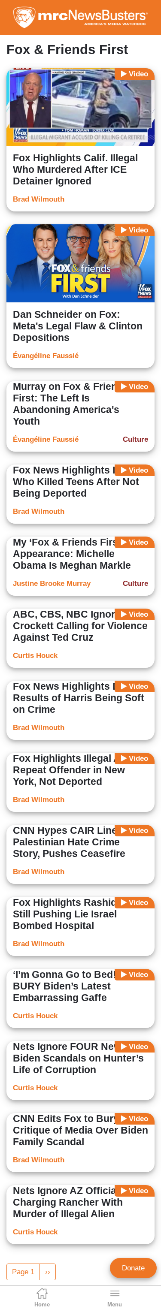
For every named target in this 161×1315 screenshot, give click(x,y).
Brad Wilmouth (38, 199)
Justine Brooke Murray (52, 583)
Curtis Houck (35, 655)
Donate (133, 1268)
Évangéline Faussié (46, 356)
